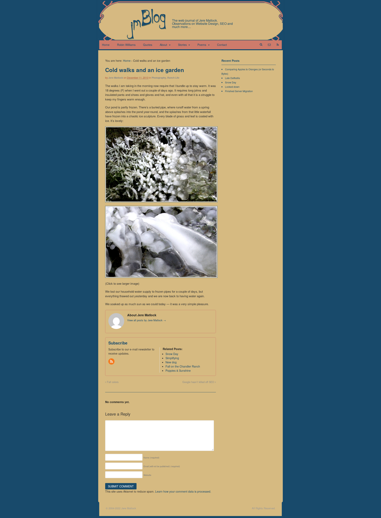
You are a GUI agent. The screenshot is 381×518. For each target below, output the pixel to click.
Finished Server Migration (239, 91)
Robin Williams (126, 45)
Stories (182, 45)
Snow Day (230, 82)
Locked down (232, 86)
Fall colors (112, 382)
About (163, 45)
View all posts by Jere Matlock (146, 320)
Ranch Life (173, 77)
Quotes (147, 45)
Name (151, 457)
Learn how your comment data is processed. (183, 491)
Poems (201, 45)
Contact (222, 45)
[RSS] (111, 362)
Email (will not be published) (161, 466)
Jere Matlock (115, 77)
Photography (159, 77)
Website (147, 475)
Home (106, 45)
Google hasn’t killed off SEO (198, 382)
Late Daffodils (232, 78)
